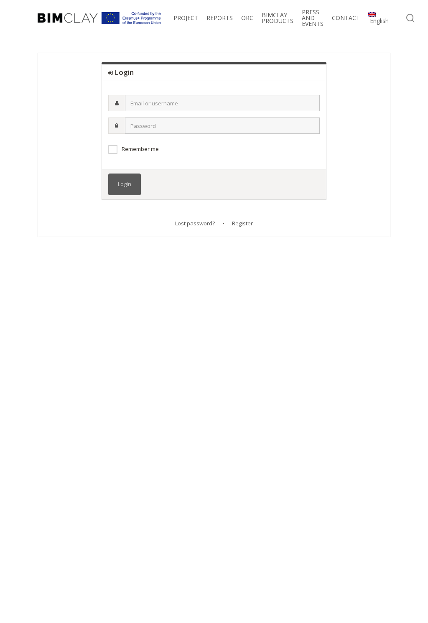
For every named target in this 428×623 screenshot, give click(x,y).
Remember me (140, 149)
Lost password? (195, 223)
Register (242, 223)
